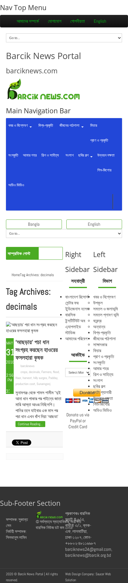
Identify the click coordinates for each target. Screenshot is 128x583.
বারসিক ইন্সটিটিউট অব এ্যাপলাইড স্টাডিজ (75, 323)
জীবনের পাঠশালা (69, 125)
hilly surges (40, 378)
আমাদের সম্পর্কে (28, 21)
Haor (18, 378)
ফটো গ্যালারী (102, 392)
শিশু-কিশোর (104, 170)
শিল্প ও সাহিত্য (50, 155)
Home (16, 274)
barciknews (28, 366)
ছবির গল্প (83, 155)
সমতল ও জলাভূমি (105, 309)
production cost (25, 384)
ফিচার (92, 125)
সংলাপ (69, 155)
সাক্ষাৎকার (100, 344)
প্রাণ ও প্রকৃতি (98, 140)
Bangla (34, 224)
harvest (27, 378)
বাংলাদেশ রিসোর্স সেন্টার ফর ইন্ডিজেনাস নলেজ (77, 303)
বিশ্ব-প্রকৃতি (45, 125)
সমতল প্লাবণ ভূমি (106, 315)
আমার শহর (30, 155)
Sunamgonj (43, 384)
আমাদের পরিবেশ (76, 338)
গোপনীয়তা (77, 21)
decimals (34, 372)
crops (24, 372)
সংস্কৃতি (13, 155)
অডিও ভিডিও (16, 185)
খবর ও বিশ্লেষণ (18, 125)
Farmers (46, 372)
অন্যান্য (99, 327)
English (100, 21)
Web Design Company (79, 574)
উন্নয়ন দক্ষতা (106, 155)
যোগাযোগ (54, 21)
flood (56, 372)
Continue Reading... (30, 424)
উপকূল (98, 303)
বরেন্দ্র (97, 321)
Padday (53, 378)
